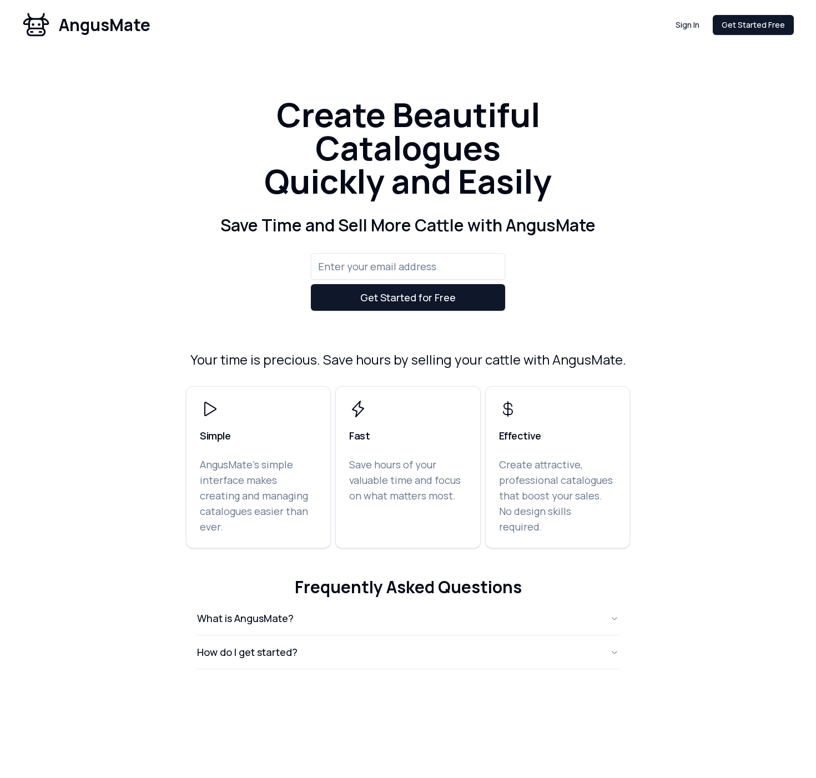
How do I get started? (247, 652)
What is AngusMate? (245, 618)
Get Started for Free (408, 297)
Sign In (687, 24)
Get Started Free (753, 24)
